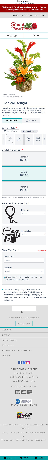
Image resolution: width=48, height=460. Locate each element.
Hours (41, 457)
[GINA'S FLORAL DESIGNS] (24, 30)
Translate (30, 3)
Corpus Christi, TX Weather (14, 432)
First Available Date (29, 131)
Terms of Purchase (24, 440)
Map (25, 457)
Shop (13, 35)
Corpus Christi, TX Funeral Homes (15, 425)
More (5, 115)
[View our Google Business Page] (24, 363)
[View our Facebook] (20, 363)
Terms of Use (41, 440)
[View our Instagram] (28, 363)
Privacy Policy (7, 440)
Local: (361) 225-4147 (24, 380)
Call (9, 457)
